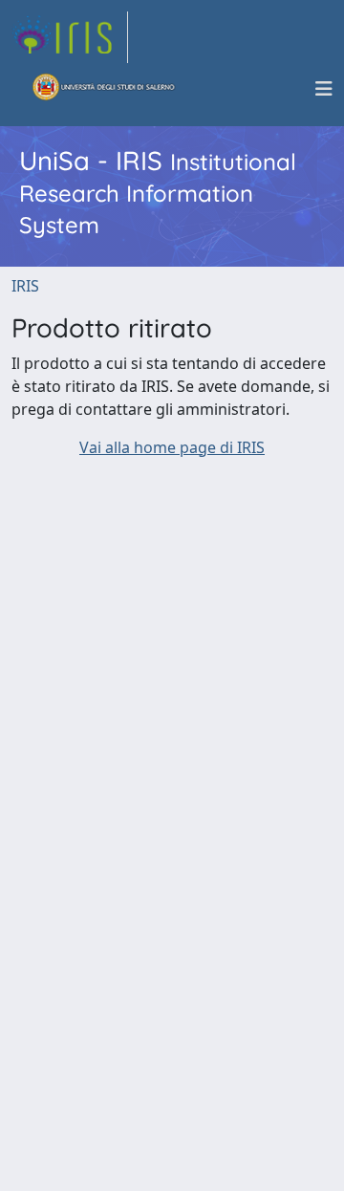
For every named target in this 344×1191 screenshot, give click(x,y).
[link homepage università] (104, 89)
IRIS (25, 285)
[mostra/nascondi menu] (324, 88)
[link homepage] (69, 37)
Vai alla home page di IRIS (172, 447)
